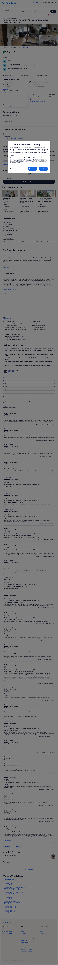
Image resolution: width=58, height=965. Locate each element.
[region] (29, 157)
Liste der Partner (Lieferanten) (16, 163)
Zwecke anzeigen (15, 168)
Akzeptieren (43, 168)
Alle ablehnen (33, 168)
